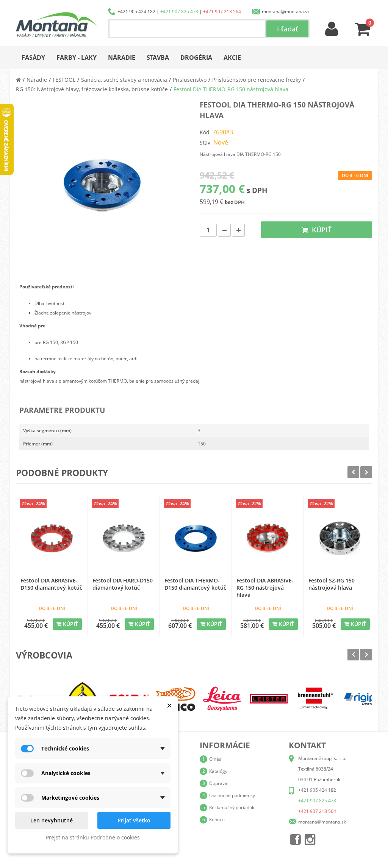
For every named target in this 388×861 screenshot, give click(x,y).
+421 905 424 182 (136, 11)
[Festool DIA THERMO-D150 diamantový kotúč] (195, 538)
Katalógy (218, 771)
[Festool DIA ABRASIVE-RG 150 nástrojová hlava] (267, 538)
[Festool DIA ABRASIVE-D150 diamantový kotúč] (51, 538)
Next (366, 472)
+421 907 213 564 (222, 11)
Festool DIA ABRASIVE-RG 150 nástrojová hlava (265, 587)
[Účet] (331, 29)
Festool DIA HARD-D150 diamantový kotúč (122, 584)
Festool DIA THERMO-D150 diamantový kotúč (195, 584)
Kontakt (217, 819)
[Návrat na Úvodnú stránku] (18, 79)
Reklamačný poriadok (231, 807)
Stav (205, 142)
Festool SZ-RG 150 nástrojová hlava (331, 584)
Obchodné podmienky (232, 795)
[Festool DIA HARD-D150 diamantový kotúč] (123, 538)
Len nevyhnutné (51, 820)
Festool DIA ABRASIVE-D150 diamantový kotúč (51, 584)
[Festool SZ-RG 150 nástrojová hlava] (339, 538)
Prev (353, 472)
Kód (205, 132)
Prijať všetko (133, 820)
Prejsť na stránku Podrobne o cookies (93, 837)
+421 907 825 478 (179, 11)
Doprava (218, 783)
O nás (215, 759)
